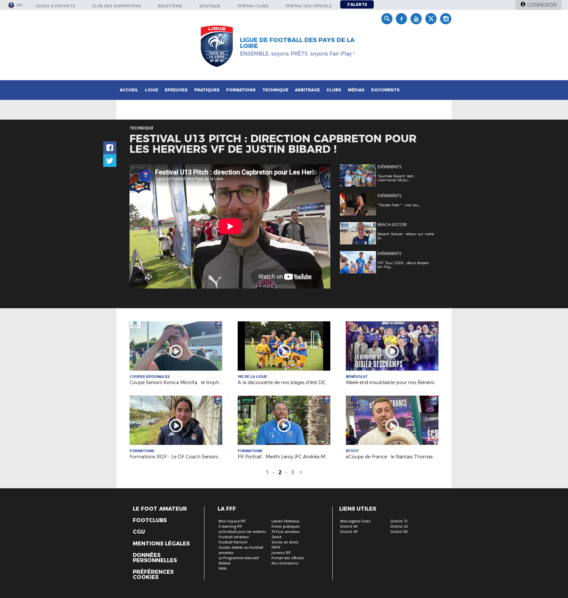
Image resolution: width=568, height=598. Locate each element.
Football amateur (234, 537)
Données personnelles (155, 558)
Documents (385, 89)
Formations (241, 89)
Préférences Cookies (153, 574)
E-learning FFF (230, 526)
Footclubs (150, 520)
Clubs (333, 89)
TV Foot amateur (286, 532)
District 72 (399, 521)
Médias (356, 89)
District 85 (399, 532)
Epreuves (176, 89)
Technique (275, 89)
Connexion (541, 5)
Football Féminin (233, 542)
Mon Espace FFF (232, 521)
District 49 (348, 532)
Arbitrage (307, 89)
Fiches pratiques (286, 526)
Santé (276, 537)
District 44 (348, 526)
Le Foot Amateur (160, 509)
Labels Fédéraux (285, 521)
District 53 (399, 526)
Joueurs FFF (281, 553)
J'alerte (357, 4)
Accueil (129, 89)
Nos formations (285, 563)
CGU (139, 532)
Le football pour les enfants (242, 532)
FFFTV (276, 547)
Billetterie (170, 6)
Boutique (210, 6)
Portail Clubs (253, 6)
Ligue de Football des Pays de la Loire (297, 43)
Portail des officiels (309, 6)
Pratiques (207, 89)
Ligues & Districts (55, 6)
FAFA (222, 568)
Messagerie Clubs (355, 521)
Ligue (151, 89)
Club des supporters (116, 6)
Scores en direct (285, 542)
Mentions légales (161, 543)
